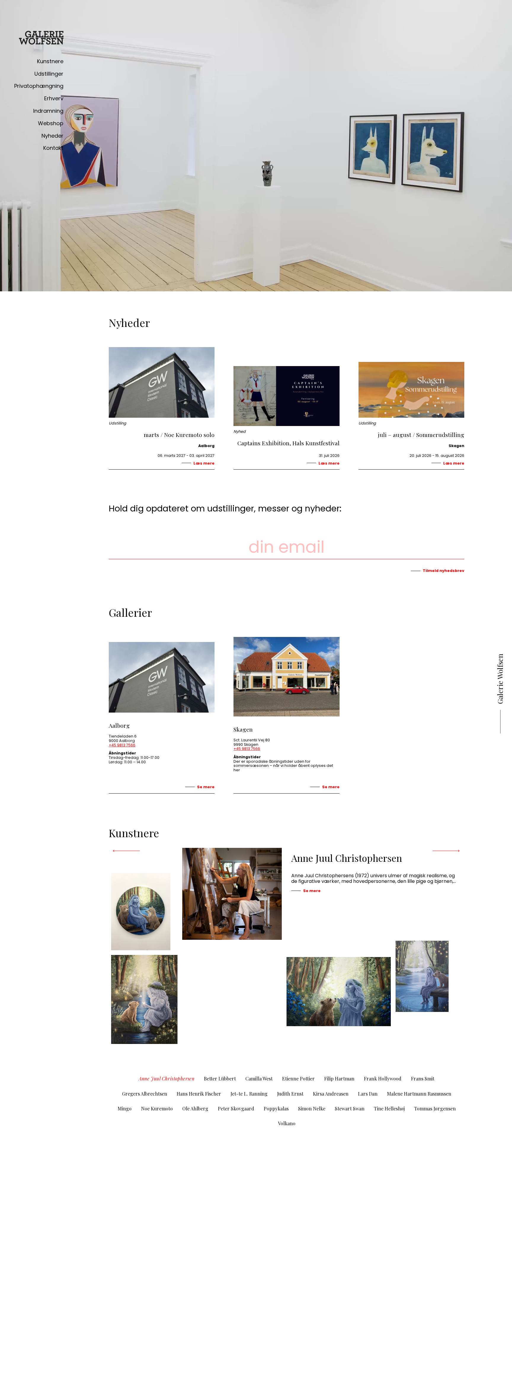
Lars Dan (367, 1094)
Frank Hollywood (382, 1078)
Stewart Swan (349, 1108)
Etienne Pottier (298, 1078)
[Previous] (126, 851)
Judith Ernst (290, 1094)
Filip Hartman (339, 1078)
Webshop (50, 123)
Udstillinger (48, 73)
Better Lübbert (220, 1078)
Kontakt (53, 148)
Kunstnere (50, 61)
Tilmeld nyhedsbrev (443, 571)
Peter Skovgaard (236, 1108)
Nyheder (52, 135)
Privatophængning (38, 86)
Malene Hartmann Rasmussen (419, 1094)
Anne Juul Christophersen (167, 1078)
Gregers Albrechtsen (144, 1094)
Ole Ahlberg (195, 1108)
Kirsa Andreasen (330, 1094)
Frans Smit (422, 1078)
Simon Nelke (311, 1108)
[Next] (446, 851)
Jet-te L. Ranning (249, 1094)
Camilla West (259, 1078)
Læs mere (204, 463)
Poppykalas (276, 1108)
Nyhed (239, 432)
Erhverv (53, 98)
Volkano (286, 1123)
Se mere (206, 786)
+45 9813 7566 (122, 745)
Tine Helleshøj (389, 1108)
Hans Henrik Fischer (199, 1094)
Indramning (48, 111)
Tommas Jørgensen (435, 1108)
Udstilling (117, 423)
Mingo (125, 1108)
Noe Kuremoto (157, 1108)
